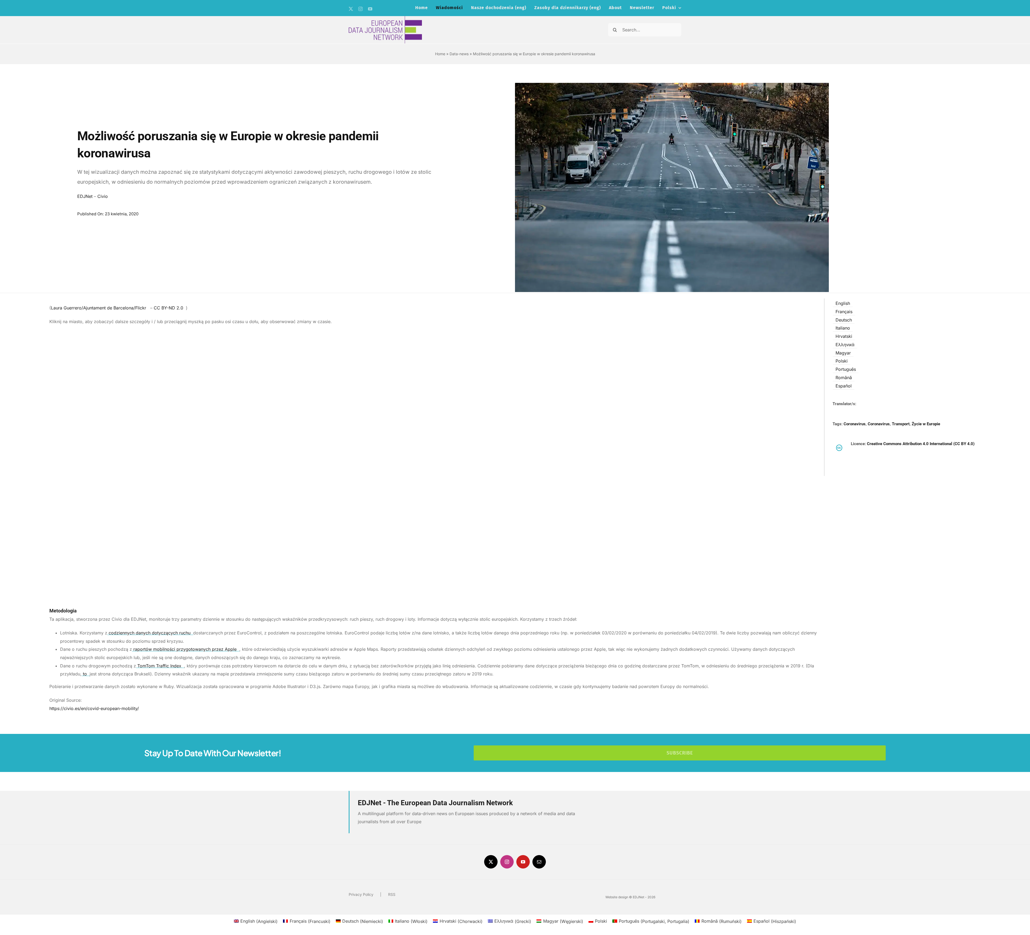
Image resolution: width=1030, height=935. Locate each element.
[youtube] (370, 9)
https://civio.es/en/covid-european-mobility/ (94, 708)
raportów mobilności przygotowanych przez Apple (185, 649)
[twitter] (351, 9)
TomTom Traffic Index (159, 665)
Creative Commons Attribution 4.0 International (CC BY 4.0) (920, 443)
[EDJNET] (385, 18)
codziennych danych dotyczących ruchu (149, 632)
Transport (901, 424)
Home (440, 53)
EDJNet (85, 196)
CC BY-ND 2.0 (169, 308)
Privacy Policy (361, 894)
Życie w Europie (926, 424)
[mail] (539, 862)
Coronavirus (855, 424)
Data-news (459, 53)
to (85, 674)
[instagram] (360, 9)
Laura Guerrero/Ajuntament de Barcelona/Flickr (99, 308)
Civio (102, 196)
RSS (391, 894)
